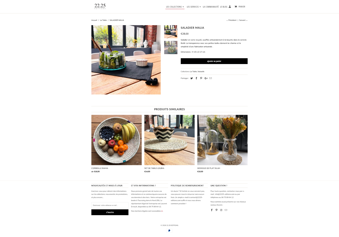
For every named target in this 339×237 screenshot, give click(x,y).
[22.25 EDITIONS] (100, 6)
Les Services (194, 6)
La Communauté (211, 6)
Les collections (175, 6)
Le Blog (223, 6)
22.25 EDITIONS (172, 225)
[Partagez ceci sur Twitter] (191, 78)
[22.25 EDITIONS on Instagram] (221, 210)
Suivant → (243, 20)
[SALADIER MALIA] (126, 59)
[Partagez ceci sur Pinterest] (201, 78)
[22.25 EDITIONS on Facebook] (212, 210)
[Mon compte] (230, 7)
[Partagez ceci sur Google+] (205, 78)
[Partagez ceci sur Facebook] (196, 78)
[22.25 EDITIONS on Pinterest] (216, 210)
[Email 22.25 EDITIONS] (226, 210)
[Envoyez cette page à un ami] (210, 78)
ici (162, 211)
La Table (193, 71)
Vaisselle (201, 71)
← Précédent (231, 20)
